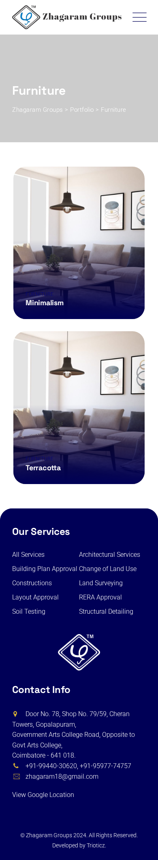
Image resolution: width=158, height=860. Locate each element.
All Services (28, 554)
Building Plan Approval (44, 569)
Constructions (32, 583)
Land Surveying (101, 583)
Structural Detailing (106, 611)
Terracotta (43, 467)
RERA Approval (100, 597)
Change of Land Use (108, 569)
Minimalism (45, 302)
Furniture (40, 294)
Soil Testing (28, 611)
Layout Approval (35, 597)
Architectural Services (109, 554)
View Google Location (44, 795)
